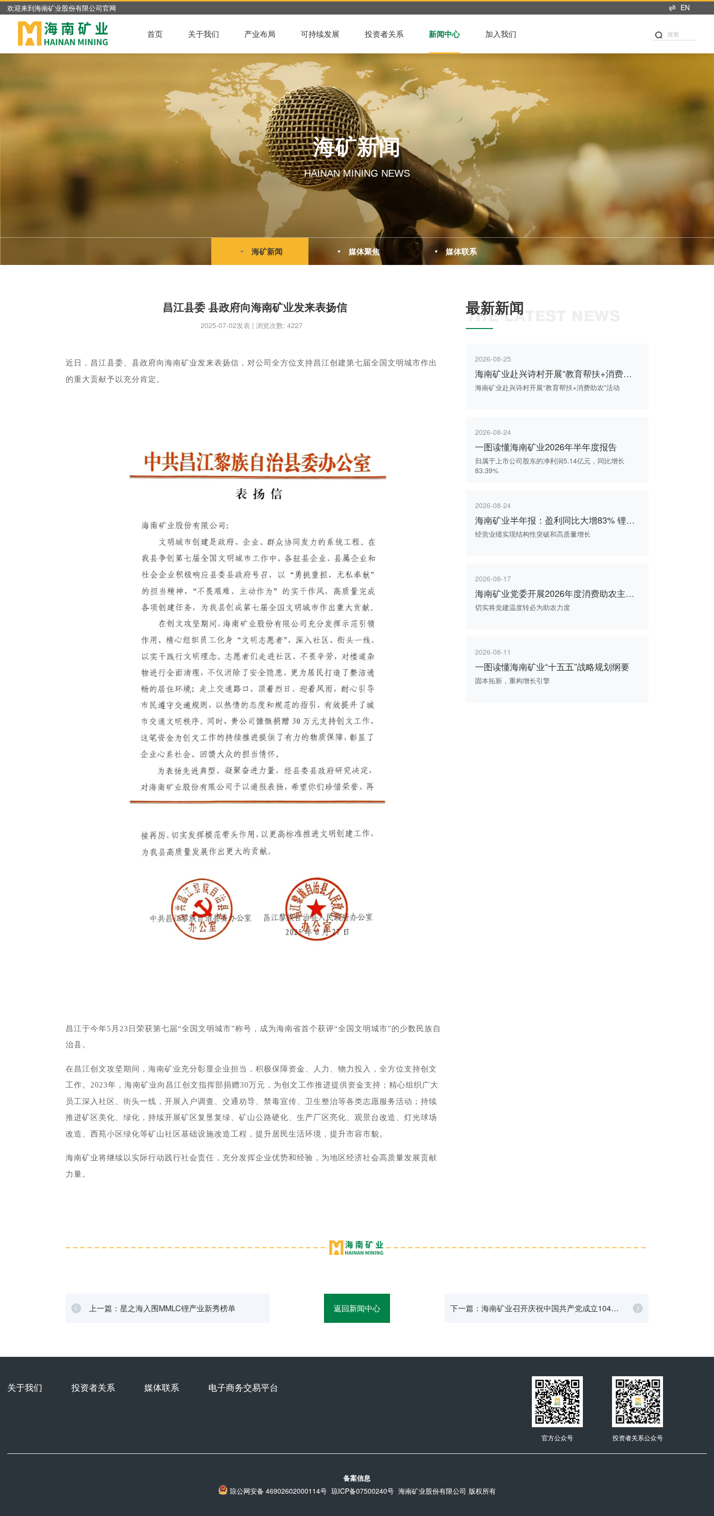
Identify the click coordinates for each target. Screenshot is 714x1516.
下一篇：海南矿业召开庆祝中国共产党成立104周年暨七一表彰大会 (534, 1312)
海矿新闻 (267, 251)
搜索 (673, 34)
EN (685, 7)
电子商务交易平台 (243, 1387)
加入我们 (500, 33)
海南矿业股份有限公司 (432, 1491)
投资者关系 (384, 33)
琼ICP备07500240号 (362, 1491)
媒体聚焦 (364, 251)
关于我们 (203, 33)
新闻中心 (444, 33)
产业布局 (259, 33)
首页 (155, 33)
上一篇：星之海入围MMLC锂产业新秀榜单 (162, 1308)
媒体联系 (461, 251)
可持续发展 (320, 33)
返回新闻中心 (357, 1308)
